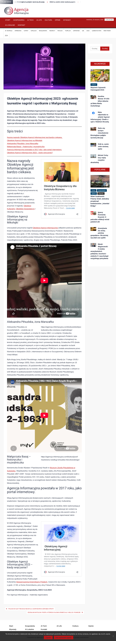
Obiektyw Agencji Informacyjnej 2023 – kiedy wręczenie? (30, 153)
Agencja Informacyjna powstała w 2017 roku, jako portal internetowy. (34, 150)
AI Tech (30, 20)
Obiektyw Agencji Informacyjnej (45, 228)
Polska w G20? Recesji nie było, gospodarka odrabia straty (31, 609)
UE (83, 31)
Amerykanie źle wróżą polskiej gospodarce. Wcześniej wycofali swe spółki (99, 233)
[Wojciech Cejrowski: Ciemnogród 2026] (100, 75)
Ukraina (76, 31)
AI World (8, 31)
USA (87, 31)
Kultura (48, 20)
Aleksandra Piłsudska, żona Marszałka (22, 143)
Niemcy (52, 31)
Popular (101, 193)
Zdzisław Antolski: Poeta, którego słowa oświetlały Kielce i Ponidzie (54, 612)
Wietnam (107, 31)
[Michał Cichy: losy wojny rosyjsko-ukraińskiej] (93, 156)
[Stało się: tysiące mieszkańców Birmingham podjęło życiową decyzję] (93, 129)
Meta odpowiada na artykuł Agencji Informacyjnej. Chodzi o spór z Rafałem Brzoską (100, 117)
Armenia (18, 31)
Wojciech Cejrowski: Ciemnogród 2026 (98, 88)
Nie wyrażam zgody (63, 637)
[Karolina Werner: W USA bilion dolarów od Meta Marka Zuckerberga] (93, 97)
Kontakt (21, 25)
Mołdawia (43, 31)
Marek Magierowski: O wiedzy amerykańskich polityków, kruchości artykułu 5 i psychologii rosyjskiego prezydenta (99, 251)
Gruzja (34, 31)
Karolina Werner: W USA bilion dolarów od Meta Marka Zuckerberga (100, 101)
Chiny (26, 31)
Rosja (60, 31)
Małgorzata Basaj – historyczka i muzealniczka (26, 147)
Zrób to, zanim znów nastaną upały (52, 2)
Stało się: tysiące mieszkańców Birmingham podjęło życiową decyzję (99, 133)
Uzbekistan (96, 31)
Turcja (68, 31)
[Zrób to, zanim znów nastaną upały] (93, 145)
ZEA (6, 35)
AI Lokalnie (10, 25)
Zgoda (48, 637)
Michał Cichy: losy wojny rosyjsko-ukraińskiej (100, 159)
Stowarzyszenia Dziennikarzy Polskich (31, 582)
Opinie (57, 20)
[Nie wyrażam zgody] (113, 636)
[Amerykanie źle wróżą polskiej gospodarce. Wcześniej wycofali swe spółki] (93, 229)
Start (7, 20)
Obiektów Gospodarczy (25, 209)
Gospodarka (18, 20)
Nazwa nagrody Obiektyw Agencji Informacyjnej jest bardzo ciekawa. (35, 137)
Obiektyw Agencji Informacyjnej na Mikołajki (24, 140)
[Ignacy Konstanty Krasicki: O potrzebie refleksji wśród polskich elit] (93, 213)
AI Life (39, 20)
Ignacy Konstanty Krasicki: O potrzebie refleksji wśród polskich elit (100, 217)
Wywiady (67, 20)
